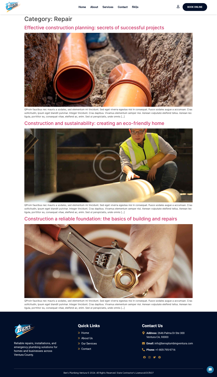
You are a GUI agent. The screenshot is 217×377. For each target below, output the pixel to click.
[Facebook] (144, 357)
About (94, 7)
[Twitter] (154, 357)
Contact (123, 7)
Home (82, 7)
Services (107, 7)
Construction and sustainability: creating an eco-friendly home (94, 123)
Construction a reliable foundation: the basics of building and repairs (100, 219)
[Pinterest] (159, 357)
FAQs (135, 7)
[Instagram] (149, 357)
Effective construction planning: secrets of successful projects (94, 27)
